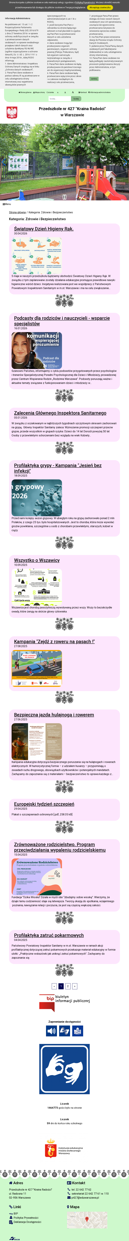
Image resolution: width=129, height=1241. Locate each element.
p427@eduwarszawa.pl (85, 1197)
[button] (4, 162)
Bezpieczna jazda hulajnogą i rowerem (54, 715)
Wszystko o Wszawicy (37, 560)
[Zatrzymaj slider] (64, 197)
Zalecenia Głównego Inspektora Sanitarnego (60, 413)
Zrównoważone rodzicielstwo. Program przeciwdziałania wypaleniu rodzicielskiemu (60, 847)
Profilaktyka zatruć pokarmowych (49, 935)
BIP (15, 1213)
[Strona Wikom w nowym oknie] (14, 1238)
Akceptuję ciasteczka (100, 7)
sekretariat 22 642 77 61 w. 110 (90, 1193)
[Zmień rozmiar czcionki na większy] (65, 92)
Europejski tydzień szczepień (44, 804)
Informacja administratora (100, 92)
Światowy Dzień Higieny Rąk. (44, 229)
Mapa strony (40, 92)
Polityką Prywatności (85, 2)
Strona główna (25, 92)
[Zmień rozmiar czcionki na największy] (73, 92)
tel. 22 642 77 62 (81, 1189)
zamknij (94, 79)
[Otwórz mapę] (87, 1220)
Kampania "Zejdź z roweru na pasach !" (54, 641)
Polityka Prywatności (25, 1217)
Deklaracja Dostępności (27, 1222)
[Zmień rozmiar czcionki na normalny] (57, 92)
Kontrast (83, 92)
